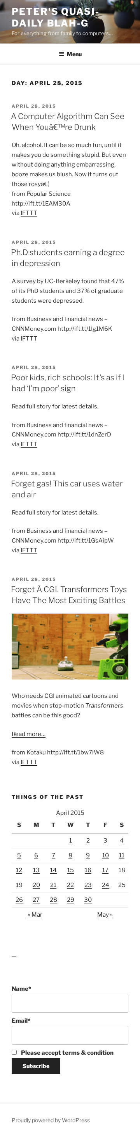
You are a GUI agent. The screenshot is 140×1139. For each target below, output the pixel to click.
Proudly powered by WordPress (51, 1120)
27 (36, 899)
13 (36, 870)
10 (105, 855)
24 (105, 885)
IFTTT (29, 212)
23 (88, 885)
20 (36, 885)
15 (70, 870)
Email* (21, 1020)
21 (53, 885)
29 (70, 899)
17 (105, 870)
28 (53, 899)
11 (121, 855)
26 (19, 899)
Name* (21, 988)
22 (70, 885)
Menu (74, 54)
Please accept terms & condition (67, 1052)
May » (105, 914)
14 (53, 870)
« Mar (35, 914)
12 (19, 870)
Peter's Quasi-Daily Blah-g (56, 17)
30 (88, 899)
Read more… (29, 734)
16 (88, 870)
